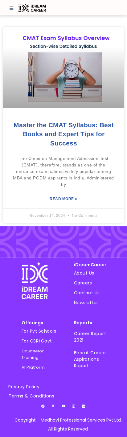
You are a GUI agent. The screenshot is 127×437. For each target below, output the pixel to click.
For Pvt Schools (39, 331)
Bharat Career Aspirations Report (90, 359)
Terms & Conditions (31, 396)
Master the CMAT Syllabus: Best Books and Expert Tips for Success (64, 134)
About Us (84, 273)
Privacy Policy (23, 387)
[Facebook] (43, 405)
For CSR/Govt (37, 341)
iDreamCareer (90, 265)
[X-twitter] (53, 405)
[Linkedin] (83, 405)
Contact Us (87, 293)
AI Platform (33, 367)
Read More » (63, 199)
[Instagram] (73, 405)
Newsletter (86, 303)
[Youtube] (63, 405)
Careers (83, 283)
